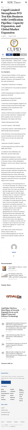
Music (11, 395)
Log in (2, 407)
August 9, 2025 (12, 36)
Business (7, 7)
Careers (16, 421)
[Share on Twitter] (16, 54)
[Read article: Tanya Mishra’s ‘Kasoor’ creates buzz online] (4, 268)
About (2, 421)
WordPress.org (5, 414)
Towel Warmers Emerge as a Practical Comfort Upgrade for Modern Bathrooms (16, 345)
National (12, 397)
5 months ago (13, 270)
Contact (22, 421)
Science (21, 392)
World (21, 400)
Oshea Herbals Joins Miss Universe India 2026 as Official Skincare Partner (15, 336)
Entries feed (4, 410)
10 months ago (13, 279)
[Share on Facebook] (9, 54)
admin (4, 36)
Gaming (3, 399)
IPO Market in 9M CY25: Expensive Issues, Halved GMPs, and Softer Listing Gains (18, 275)
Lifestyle (12, 391)
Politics (12, 399)
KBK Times (14, 2)
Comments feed (5, 412)
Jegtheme (13, 426)
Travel (21, 398)
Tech (20, 396)
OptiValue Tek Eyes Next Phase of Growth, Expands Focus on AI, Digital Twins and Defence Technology (10, 312)
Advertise (9, 421)
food (2, 397)
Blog (2, 389)
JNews (6, 424)
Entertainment (5, 393)
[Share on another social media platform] (23, 54)
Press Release (21, 390)
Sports (21, 394)
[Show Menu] (2, 2)
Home (2, 7)
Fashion (3, 395)
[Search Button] (26, 2)
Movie (12, 393)
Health (12, 389)
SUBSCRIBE (6, 382)
